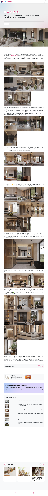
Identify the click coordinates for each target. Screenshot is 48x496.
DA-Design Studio (13, 55)
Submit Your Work (39, 492)
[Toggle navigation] (45, 1)
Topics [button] (6, 492)
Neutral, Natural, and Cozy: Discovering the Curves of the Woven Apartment (30, 405)
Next (43, 464)
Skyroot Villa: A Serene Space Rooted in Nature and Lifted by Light (30, 419)
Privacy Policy (13, 492)
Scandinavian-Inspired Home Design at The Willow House (30, 413)
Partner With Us (29, 492)
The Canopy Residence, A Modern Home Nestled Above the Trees (30, 423)
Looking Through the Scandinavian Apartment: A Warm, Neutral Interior (30, 410)
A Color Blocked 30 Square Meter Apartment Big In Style (30, 400)
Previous (41, 464)
